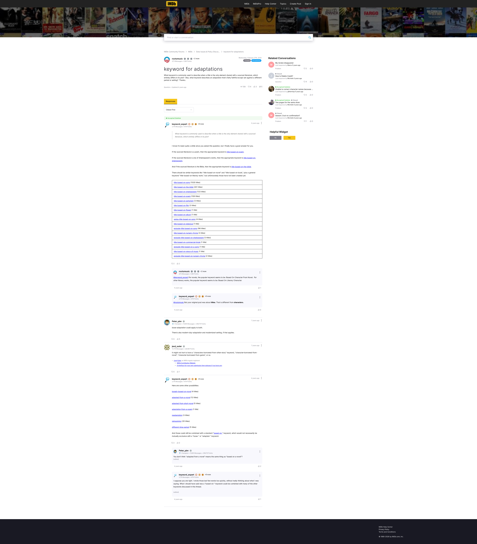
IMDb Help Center (386, 527)
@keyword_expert (180, 277)
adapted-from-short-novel (182, 403)
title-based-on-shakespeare (185, 192)
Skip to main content (10, 2)
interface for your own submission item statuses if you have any (199, 365)
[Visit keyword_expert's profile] (167, 125)
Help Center (270, 3)
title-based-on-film (181, 205)
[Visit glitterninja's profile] (271, 89)
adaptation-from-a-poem (182, 409)
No (276, 138)
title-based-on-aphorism (184, 201)
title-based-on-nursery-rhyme (186, 233)
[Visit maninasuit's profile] (271, 102)
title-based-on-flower (182, 210)
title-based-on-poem (235, 152)
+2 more (196, 59)
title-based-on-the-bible (241, 167)
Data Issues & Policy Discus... (208, 52)
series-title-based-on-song (185, 219)
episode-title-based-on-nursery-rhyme (189, 256)
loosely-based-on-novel (181, 391)
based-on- (218, 433)
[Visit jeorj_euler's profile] (167, 347)
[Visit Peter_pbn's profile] (167, 322)
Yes (289, 138)
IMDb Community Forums (174, 52)
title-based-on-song (182, 182)
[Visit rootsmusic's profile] (167, 60)
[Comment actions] (261, 123)
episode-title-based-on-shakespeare (189, 238)
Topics (283, 3)
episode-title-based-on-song (185, 228)
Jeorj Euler (177, 360)
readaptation (177, 415)
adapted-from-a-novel (181, 397)
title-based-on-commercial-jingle (187, 242)
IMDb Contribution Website (186, 363)
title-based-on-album (182, 215)
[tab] (170, 101)
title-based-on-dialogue (183, 224)
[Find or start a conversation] (309, 37)
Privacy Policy (384, 529)
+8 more (201, 124)
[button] (243, 86)
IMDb (246, 3)
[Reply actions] (260, 272)
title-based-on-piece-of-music (186, 251)
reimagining (176, 421)
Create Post (295, 3)
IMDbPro (257, 3)
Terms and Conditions (387, 532)
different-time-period (180, 427)
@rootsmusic (178, 302)
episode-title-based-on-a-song (186, 247)
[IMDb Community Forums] (171, 3)
